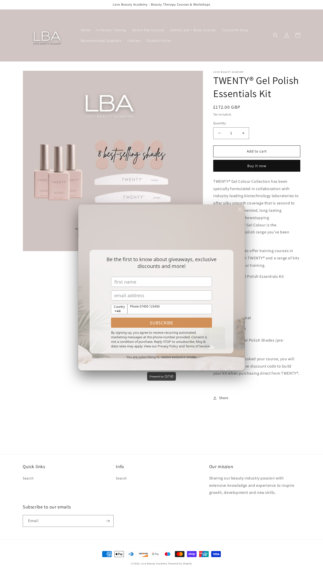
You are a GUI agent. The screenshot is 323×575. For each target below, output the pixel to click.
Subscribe (161, 323)
